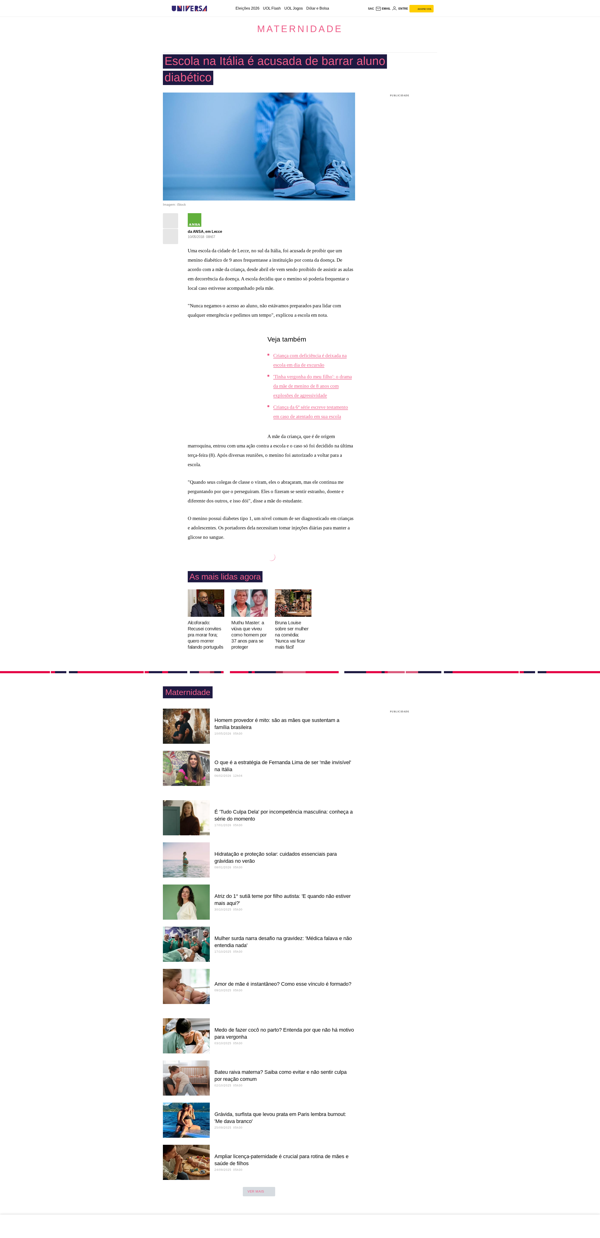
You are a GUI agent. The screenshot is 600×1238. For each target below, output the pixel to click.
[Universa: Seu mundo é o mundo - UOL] (189, 8)
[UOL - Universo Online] (211, 8)
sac (371, 8)
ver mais (256, 1191)
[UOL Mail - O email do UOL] (382, 8)
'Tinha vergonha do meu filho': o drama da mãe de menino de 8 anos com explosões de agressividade (312, 386)
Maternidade (300, 29)
